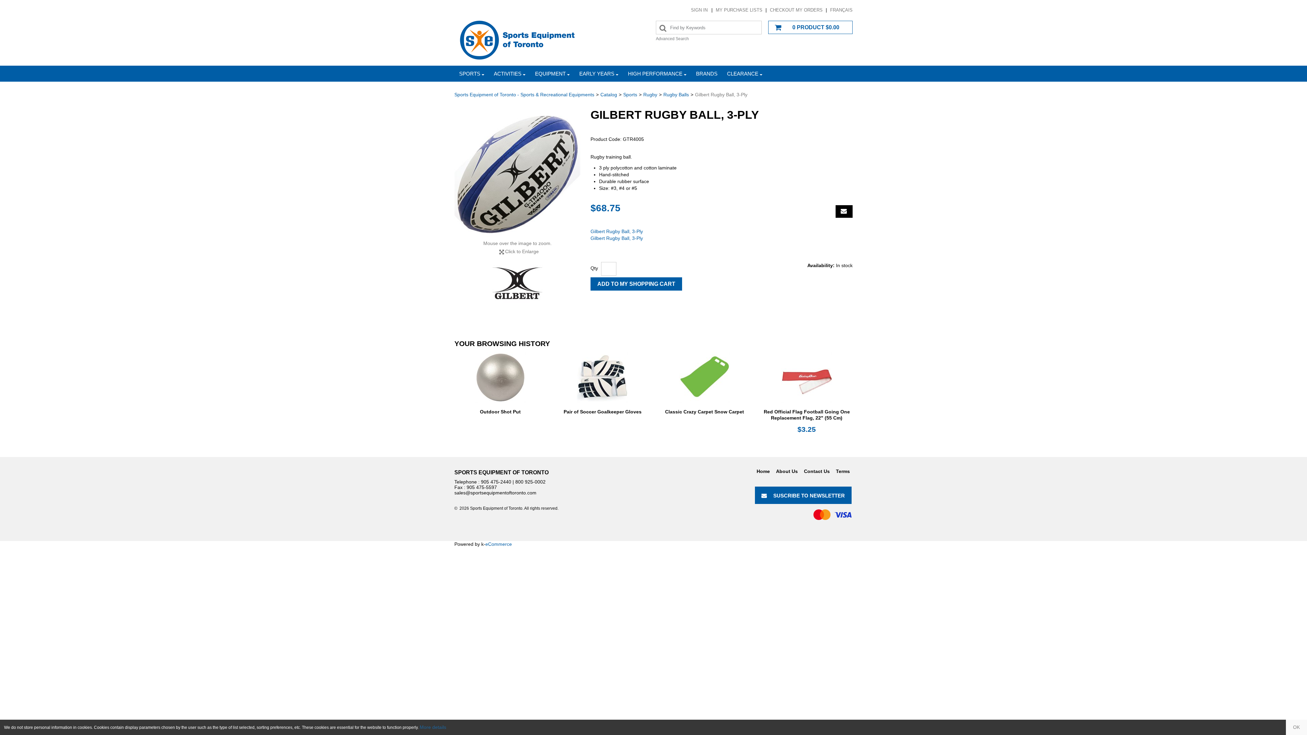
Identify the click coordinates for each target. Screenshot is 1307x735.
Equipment (550, 74)
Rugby (650, 94)
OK (1296, 727)
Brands (706, 74)
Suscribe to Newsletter (809, 496)
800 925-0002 (530, 482)
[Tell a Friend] (844, 211)
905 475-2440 (496, 482)
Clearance (742, 74)
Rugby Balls (676, 94)
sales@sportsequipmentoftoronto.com (495, 492)
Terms (843, 471)
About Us (787, 471)
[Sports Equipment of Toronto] (517, 40)
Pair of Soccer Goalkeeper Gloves (603, 411)
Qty (594, 268)
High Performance (655, 74)
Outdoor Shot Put (500, 411)
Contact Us (817, 471)
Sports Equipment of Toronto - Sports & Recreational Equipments (524, 94)
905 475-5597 (482, 487)
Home (763, 471)
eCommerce (498, 544)
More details (433, 727)
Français (841, 10)
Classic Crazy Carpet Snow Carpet (704, 411)
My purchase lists (739, 10)
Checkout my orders (796, 10)
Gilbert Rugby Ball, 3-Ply (617, 231)
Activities (507, 74)
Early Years (596, 74)
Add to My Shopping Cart (636, 284)
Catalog (608, 94)
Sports (469, 74)
